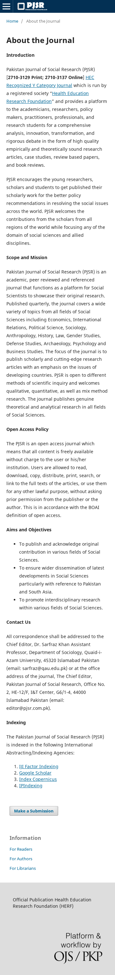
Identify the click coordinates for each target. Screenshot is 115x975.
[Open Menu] (6, 6)
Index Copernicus (38, 779)
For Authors (21, 859)
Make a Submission (34, 811)
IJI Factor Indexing (38, 766)
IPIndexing (30, 785)
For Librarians (23, 868)
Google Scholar (35, 773)
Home (12, 21)
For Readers (21, 849)
